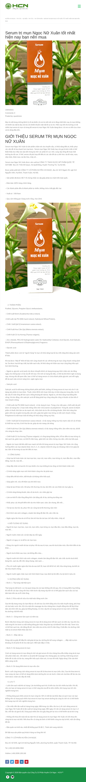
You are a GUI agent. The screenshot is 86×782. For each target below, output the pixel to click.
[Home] (16, 6)
